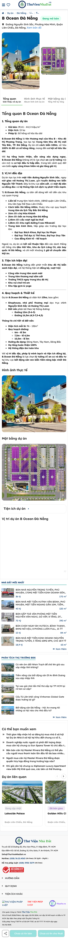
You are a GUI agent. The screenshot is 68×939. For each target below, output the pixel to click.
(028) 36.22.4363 (17, 858)
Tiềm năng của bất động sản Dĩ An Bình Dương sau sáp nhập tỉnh (40, 677)
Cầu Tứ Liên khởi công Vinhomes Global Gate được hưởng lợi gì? (40, 698)
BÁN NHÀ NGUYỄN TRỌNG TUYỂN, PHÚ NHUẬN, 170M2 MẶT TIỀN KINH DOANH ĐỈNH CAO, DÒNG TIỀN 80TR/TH (41, 591)
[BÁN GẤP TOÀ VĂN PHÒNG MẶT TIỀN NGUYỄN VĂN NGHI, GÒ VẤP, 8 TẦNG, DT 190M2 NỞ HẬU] (7, 617)
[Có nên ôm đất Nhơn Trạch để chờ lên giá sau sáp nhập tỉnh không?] (7, 667)
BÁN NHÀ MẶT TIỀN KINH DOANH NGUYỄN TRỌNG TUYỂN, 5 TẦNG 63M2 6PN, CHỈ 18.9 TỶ (41, 639)
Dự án (10, 13)
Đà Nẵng (21, 13)
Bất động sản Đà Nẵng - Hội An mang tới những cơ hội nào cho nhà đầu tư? (38, 709)
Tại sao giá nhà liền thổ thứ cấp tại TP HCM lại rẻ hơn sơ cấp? (40, 687)
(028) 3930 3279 (26, 863)
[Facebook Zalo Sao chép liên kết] (6, 933)
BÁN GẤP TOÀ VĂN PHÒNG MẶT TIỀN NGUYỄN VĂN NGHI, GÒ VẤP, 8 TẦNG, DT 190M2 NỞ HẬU (38, 615)
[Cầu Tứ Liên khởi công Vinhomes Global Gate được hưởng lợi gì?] (7, 699)
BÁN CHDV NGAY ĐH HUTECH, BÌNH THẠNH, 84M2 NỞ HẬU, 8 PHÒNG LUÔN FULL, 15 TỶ (40, 627)
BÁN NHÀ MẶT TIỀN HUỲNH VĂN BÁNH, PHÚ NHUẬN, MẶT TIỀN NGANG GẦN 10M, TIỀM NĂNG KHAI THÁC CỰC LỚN (40, 603)
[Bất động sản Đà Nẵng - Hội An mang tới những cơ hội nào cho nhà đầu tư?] (7, 710)
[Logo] (19, 841)
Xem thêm (61, 649)
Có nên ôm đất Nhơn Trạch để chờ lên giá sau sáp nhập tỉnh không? (40, 666)
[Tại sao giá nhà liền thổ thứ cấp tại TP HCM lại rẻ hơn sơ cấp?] (7, 689)
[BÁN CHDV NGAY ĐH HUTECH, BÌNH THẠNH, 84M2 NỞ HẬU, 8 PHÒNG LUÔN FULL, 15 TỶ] (7, 629)
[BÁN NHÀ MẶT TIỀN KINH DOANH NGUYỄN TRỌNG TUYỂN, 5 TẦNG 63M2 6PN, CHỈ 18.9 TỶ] (7, 641)
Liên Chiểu (31, 13)
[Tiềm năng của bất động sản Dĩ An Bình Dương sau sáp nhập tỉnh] (7, 678)
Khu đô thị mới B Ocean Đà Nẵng (37, 13)
